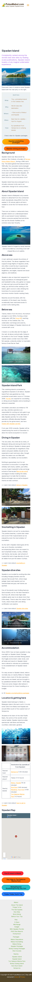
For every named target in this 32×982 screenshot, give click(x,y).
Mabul (13, 783)
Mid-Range (16, 924)
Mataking (14, 789)
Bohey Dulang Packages (17, 948)
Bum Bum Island (17, 966)
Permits (8, 398)
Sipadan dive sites (22, 608)
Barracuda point (22, 471)
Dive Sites (17, 912)
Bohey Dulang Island (17, 963)
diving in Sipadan (21, 485)
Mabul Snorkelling (17, 942)
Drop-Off (19, 318)
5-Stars (16, 922)
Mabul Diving (17, 944)
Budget (17, 927)
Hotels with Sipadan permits (11, 424)
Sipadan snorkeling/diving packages (17, 693)
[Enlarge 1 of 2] (28, 349)
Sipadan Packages (17, 946)
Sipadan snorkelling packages (16, 141)
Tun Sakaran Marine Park (16, 961)
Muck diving (17, 914)
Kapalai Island (16, 959)
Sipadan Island (17, 957)
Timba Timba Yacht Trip (13, 894)
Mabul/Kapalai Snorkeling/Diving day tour (16, 887)
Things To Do (16, 907)
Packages (16, 937)
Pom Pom (21, 789)
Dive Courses (17, 951)
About (17, 977)
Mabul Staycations (17, 939)
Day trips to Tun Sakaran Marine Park (16, 880)
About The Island (17, 905)
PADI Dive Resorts (17, 931)
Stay (16, 919)
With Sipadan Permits (17, 929)
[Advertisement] (16, 27)
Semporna (14, 772)
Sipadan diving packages (16, 149)
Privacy (22, 977)
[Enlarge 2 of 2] (28, 367)
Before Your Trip (16, 916)
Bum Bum (14, 787)
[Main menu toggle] (28, 5)
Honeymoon (17, 934)
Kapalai (18, 783)
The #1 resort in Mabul (12, 873)
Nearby (16, 954)
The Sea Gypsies (16, 909)
